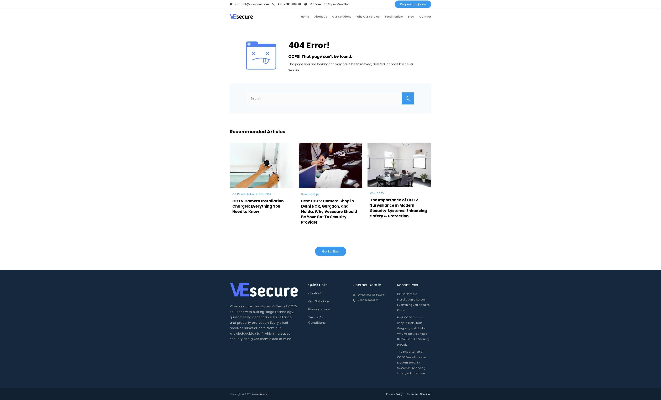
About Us (320, 17)
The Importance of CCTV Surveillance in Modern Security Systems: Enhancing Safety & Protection (398, 208)
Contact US (317, 293)
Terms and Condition (419, 394)
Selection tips (310, 194)
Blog (411, 17)
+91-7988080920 (289, 4)
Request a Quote (413, 4)
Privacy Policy (319, 309)
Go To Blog (330, 251)
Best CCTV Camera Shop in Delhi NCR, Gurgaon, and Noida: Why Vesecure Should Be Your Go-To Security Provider (329, 211)
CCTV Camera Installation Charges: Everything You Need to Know (258, 206)
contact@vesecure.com (252, 4)
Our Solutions (341, 17)
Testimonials (394, 17)
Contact (425, 17)
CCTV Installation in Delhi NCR (251, 194)
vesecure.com (260, 394)
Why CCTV (377, 193)
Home (305, 17)
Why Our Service (368, 17)
